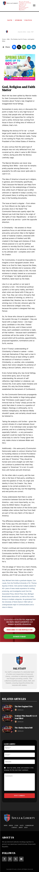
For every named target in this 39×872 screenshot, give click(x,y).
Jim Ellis (20, 710)
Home (4, 39)
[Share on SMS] (24, 47)
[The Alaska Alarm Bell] (7, 729)
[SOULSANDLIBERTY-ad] (19, 67)
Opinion (18, 20)
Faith (9, 20)
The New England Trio (23, 706)
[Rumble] (10, 859)
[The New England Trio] (7, 708)
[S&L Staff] (7, 31)
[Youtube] (21, 859)
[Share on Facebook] (14, 47)
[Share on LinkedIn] (34, 47)
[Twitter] (15, 859)
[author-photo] (16, 710)
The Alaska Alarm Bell (23, 727)
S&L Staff (13, 32)
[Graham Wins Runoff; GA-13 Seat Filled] (7, 718)
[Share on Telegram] (29, 47)
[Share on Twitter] (19, 47)
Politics (28, 20)
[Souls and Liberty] (19, 817)
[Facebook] (4, 859)
